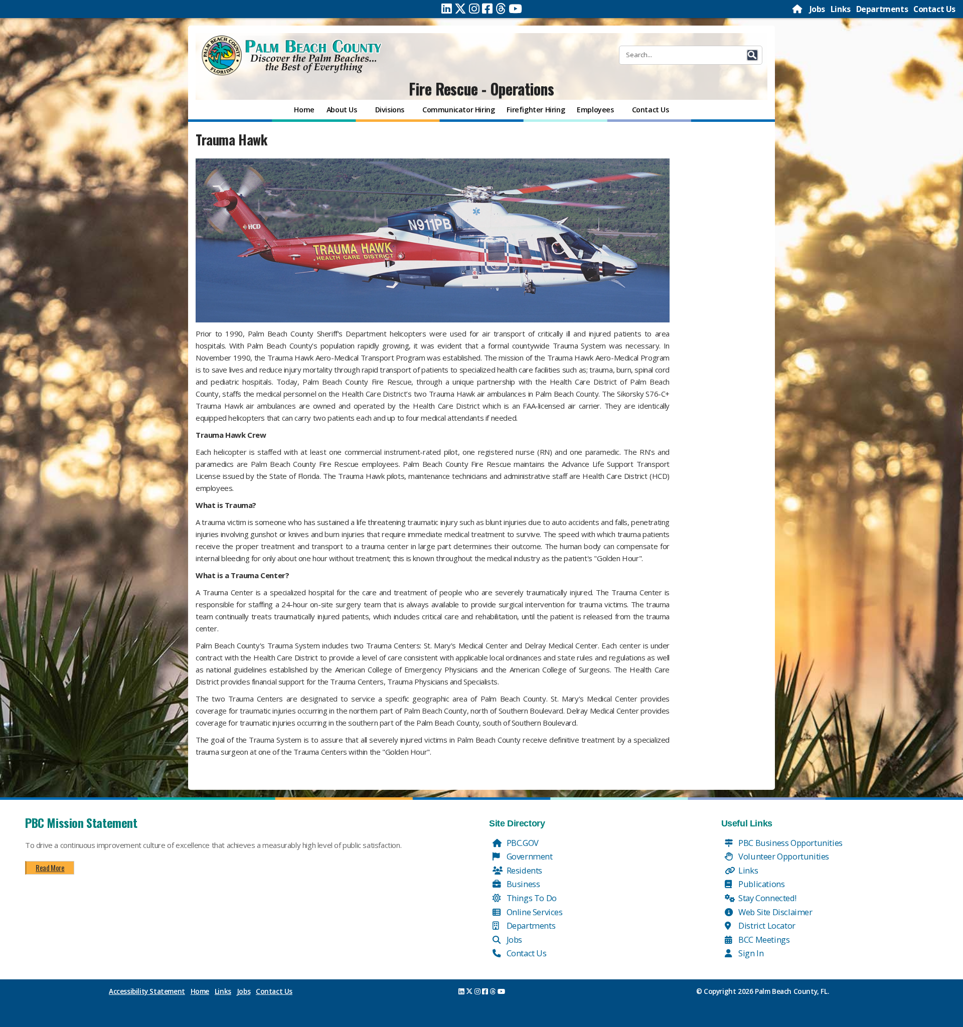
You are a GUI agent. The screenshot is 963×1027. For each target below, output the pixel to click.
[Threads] (501, 9)
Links (841, 9)
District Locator (766, 925)
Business (522, 884)
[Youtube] (515, 9)
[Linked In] (446, 9)
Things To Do (531, 898)
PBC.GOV (522, 842)
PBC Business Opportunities (790, 842)
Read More (50, 867)
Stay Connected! (766, 898)
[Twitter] (460, 9)
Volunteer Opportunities (783, 856)
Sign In (750, 953)
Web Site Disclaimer (775, 912)
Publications (761, 884)
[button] (752, 55)
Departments (882, 9)
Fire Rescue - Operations (481, 88)
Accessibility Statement (147, 991)
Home (200, 991)
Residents (523, 870)
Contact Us (934, 9)
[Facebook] (487, 9)
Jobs (817, 9)
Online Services (534, 912)
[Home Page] (798, 9)
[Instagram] (474, 9)
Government (529, 856)
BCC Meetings (763, 939)
